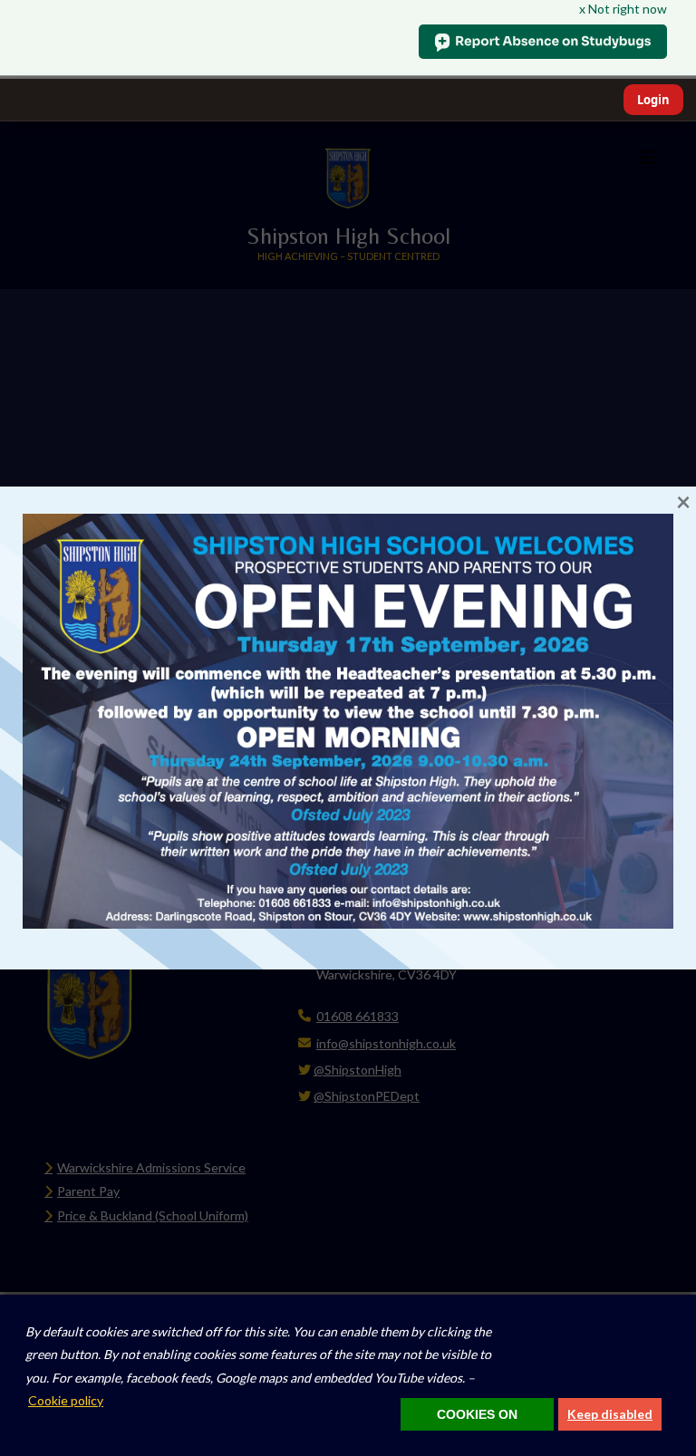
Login (653, 100)
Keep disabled (609, 1414)
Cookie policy (65, 1400)
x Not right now (623, 8)
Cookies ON (477, 1414)
